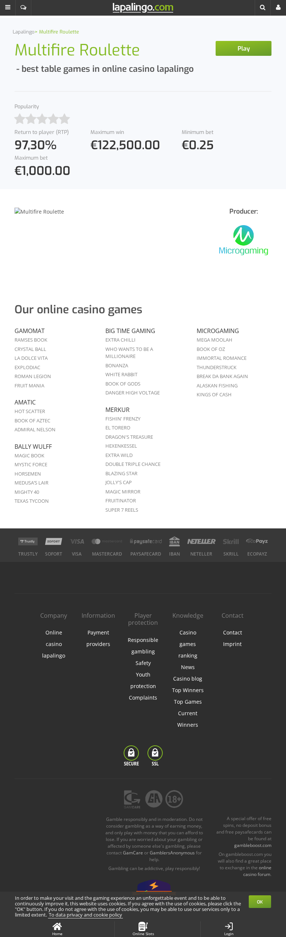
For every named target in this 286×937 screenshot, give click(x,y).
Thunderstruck (216, 367)
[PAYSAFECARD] (146, 541)
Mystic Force (31, 464)
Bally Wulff (33, 446)
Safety (143, 662)
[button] (8, 8)
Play (244, 48)
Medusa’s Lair (31, 482)
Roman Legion (33, 376)
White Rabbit (121, 374)
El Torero (117, 427)
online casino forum (257, 870)
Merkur (117, 410)
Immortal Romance (222, 358)
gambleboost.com (252, 845)
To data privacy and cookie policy (85, 914)
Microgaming (218, 331)
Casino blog (187, 678)
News (188, 667)
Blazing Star (121, 473)
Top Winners (188, 690)
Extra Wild (119, 455)
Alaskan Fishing (217, 385)
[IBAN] (174, 541)
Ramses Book (31, 339)
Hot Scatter (30, 411)
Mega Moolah (214, 339)
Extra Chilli (120, 339)
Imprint (232, 643)
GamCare (133, 853)
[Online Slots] (243, 244)
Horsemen (28, 473)
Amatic (25, 402)
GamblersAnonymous (172, 853)
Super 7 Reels (121, 509)
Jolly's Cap (118, 482)
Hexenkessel (121, 445)
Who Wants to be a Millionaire (129, 353)
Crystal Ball (30, 349)
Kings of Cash (214, 394)
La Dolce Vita (31, 358)
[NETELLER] (201, 541)
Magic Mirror (122, 491)
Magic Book (29, 455)
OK (260, 902)
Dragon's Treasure (129, 437)
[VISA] (77, 541)
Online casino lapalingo (53, 644)
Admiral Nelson (35, 429)
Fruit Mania (29, 385)
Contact (232, 632)
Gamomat (30, 331)
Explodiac (27, 367)
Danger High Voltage (132, 392)
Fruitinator (120, 500)
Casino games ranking (187, 644)
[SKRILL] (231, 541)
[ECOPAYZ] (257, 541)
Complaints (143, 697)
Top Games (188, 701)
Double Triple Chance (133, 464)
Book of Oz (211, 349)
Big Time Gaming (130, 331)
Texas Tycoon (32, 501)
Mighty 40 (27, 492)
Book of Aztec (32, 420)
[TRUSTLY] (28, 541)
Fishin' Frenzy (122, 418)
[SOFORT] (53, 541)
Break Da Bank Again (222, 376)
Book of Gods (122, 383)
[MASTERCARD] (107, 541)
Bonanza (116, 365)
